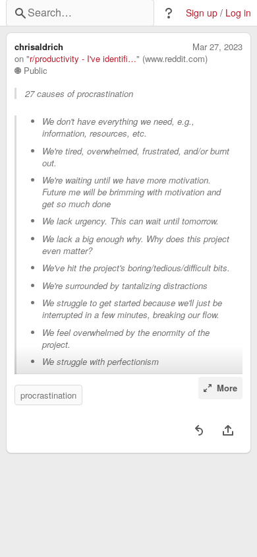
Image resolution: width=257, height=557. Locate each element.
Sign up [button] (201, 13)
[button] (168, 13)
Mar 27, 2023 (217, 47)
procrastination (48, 395)
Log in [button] (238, 13)
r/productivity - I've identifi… (83, 59)
